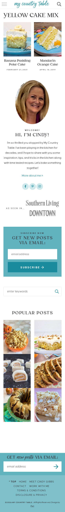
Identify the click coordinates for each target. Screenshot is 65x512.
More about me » (32, 175)
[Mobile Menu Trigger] (5, 6)
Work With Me (39, 486)
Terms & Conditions (31, 490)
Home (23, 481)
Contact (20, 486)
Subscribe (30, 267)
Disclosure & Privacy (31, 495)
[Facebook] (25, 186)
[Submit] (57, 291)
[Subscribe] (56, 466)
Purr (32, 506)
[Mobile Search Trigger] (58, 6)
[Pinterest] (32, 186)
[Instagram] (39, 186)
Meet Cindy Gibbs (41, 481)
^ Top (12, 481)
